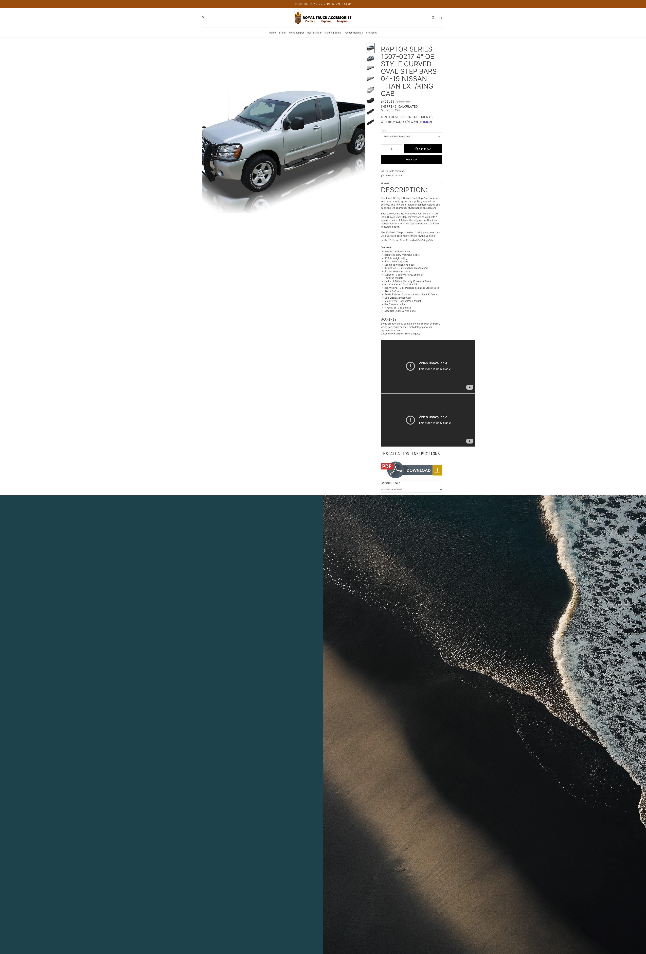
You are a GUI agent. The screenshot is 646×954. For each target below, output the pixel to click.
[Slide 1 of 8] (370, 48)
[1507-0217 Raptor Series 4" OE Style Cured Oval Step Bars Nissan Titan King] (411, 470)
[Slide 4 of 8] (370, 79)
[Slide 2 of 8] (370, 58)
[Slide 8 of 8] (370, 122)
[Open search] (203, 17)
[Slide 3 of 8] (370, 69)
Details (385, 183)
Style (383, 130)
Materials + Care (390, 483)
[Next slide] (362, 145)
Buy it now (411, 159)
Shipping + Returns (391, 489)
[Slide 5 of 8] (370, 90)
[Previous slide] (204, 145)
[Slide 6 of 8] (370, 101)
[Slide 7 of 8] (370, 111)
